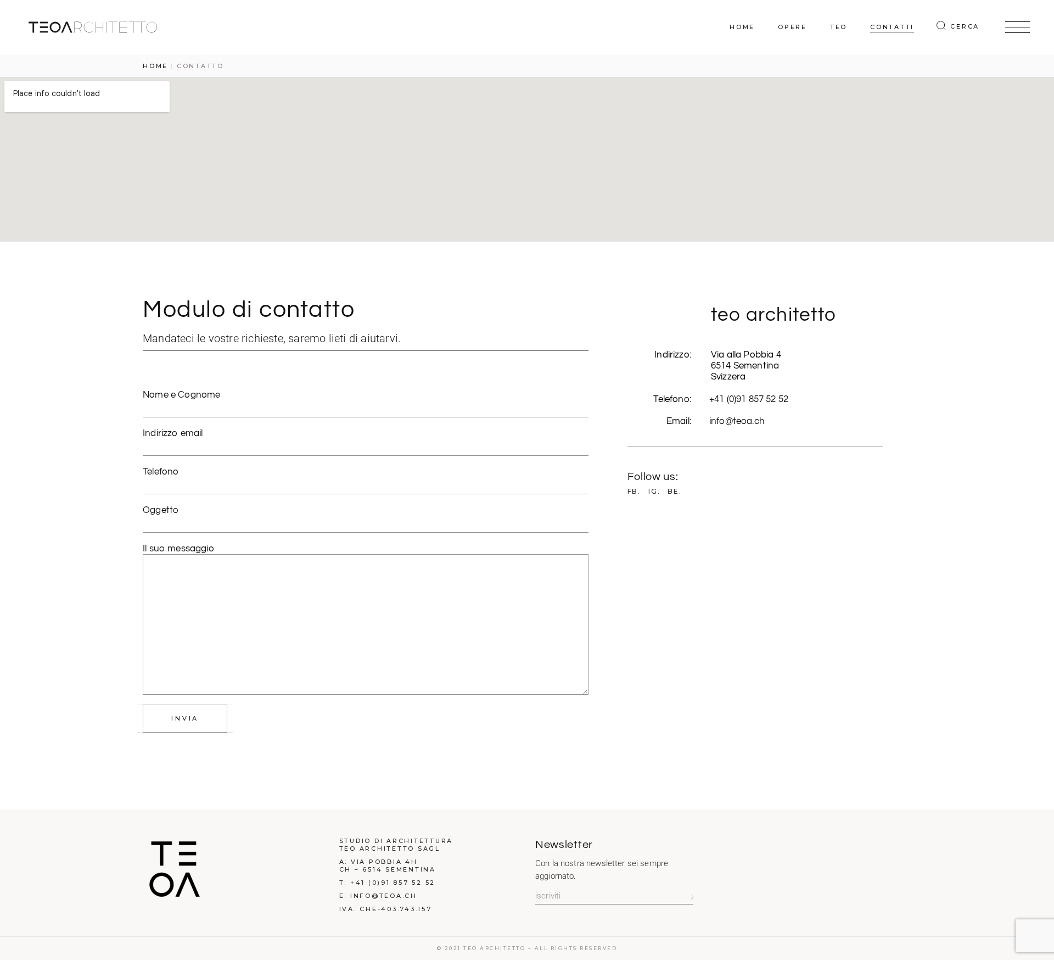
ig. (654, 491)
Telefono (161, 472)
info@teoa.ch (737, 421)
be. (674, 491)
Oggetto (161, 510)
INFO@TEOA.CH (383, 896)
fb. (634, 491)
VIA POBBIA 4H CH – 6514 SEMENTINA (387, 865)
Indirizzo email (173, 433)
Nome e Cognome (181, 395)
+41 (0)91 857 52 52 (748, 399)
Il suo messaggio (179, 549)
